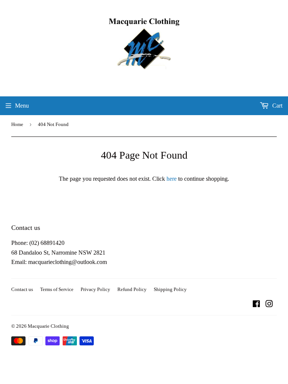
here (171, 179)
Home (17, 124)
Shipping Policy (170, 289)
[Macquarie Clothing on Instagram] (269, 305)
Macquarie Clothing (48, 326)
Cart (276, 105)
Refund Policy (132, 289)
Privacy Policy (95, 289)
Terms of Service (57, 289)
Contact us (22, 289)
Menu (22, 105)
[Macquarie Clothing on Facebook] (256, 305)
